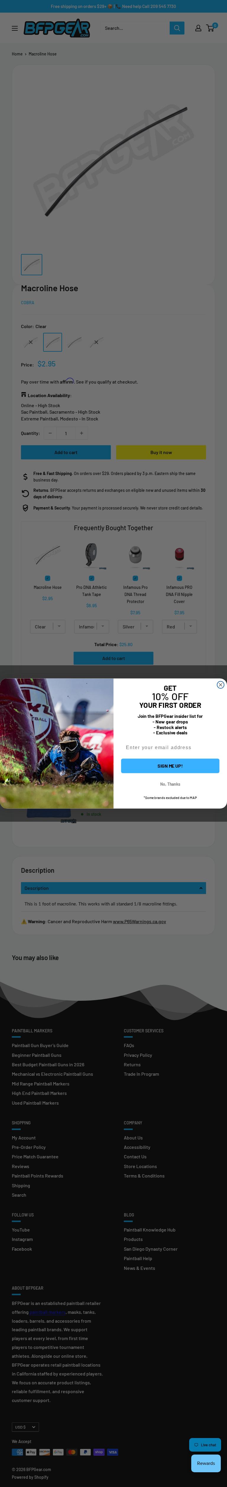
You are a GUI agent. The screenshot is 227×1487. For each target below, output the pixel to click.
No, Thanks (170, 784)
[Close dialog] (220, 684)
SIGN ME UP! (170, 766)
